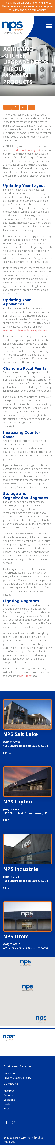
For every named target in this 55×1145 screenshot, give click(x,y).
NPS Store (25, 676)
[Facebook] (15, 107)
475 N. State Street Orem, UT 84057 (25, 948)
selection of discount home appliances (25, 330)
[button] (27, 988)
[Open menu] (49, 26)
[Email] (23, 107)
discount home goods (28, 150)
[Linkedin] (31, 107)
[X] (7, 107)
